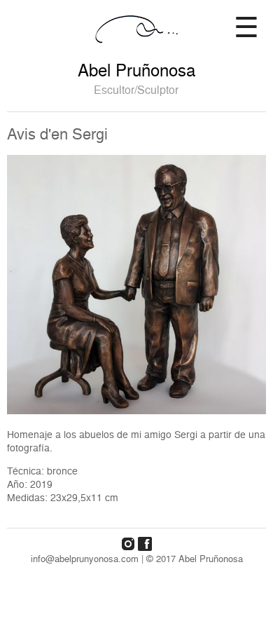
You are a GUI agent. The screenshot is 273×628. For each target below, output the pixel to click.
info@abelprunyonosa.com (85, 558)
